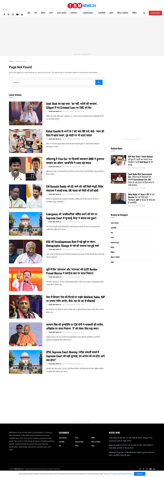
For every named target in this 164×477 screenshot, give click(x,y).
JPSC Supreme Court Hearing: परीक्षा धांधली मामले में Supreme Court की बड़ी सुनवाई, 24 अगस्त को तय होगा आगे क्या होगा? (75, 356)
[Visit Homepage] (82, 5)
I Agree (139, 474)
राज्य (51, 12)
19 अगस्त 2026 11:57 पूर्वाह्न (137, 188)
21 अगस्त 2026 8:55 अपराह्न (72, 111)
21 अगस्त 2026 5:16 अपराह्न (72, 249)
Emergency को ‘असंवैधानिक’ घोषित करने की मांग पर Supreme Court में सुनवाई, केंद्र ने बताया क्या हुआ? (71, 216)
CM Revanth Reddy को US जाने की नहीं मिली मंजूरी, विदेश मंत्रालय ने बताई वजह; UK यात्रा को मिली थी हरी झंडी (74, 188)
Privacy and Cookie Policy (121, 473)
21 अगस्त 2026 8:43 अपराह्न (72, 139)
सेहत (112, 262)
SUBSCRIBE (155, 13)
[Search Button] (144, 12)
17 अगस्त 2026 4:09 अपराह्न (137, 206)
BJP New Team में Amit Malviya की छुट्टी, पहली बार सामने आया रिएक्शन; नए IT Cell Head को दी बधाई (140, 160)
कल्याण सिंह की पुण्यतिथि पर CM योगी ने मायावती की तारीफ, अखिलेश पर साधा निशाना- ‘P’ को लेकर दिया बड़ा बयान (74, 326)
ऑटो (111, 12)
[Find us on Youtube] (17, 14)
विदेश (43, 12)
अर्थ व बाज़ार (61, 12)
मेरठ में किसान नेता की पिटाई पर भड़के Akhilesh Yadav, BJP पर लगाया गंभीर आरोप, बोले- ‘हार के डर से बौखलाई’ (75, 299)
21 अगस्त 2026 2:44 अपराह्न (72, 364)
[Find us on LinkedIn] (22, 14)
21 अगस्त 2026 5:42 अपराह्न (72, 167)
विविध (134, 12)
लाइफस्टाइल (88, 12)
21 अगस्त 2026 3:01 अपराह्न (72, 305)
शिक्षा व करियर (122, 12)
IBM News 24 (18, 469)
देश (35, 12)
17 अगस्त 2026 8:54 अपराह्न (137, 168)
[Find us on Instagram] (13, 14)
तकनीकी (101, 12)
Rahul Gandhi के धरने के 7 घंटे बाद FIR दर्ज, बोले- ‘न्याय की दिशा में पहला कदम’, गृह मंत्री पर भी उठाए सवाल (75, 133)
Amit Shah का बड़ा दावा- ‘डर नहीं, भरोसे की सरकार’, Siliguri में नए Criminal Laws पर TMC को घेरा (72, 105)
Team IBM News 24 (54, 111)
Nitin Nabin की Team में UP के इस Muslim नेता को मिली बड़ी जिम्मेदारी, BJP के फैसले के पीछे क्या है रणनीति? (141, 198)
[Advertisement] (82, 34)
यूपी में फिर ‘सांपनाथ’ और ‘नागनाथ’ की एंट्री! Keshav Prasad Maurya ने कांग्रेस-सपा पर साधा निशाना (71, 271)
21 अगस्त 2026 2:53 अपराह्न (72, 332)
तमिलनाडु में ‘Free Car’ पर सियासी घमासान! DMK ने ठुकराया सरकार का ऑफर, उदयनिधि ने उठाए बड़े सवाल (75, 161)
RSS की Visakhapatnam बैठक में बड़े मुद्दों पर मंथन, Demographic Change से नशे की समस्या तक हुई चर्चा (72, 244)
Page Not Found (21, 61)
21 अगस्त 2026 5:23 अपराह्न (72, 222)
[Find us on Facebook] (4, 14)
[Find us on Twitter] (8, 14)
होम (29, 12)
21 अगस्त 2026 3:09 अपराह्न (72, 277)
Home (11, 61)
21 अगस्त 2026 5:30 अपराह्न (72, 194)
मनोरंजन (73, 12)
